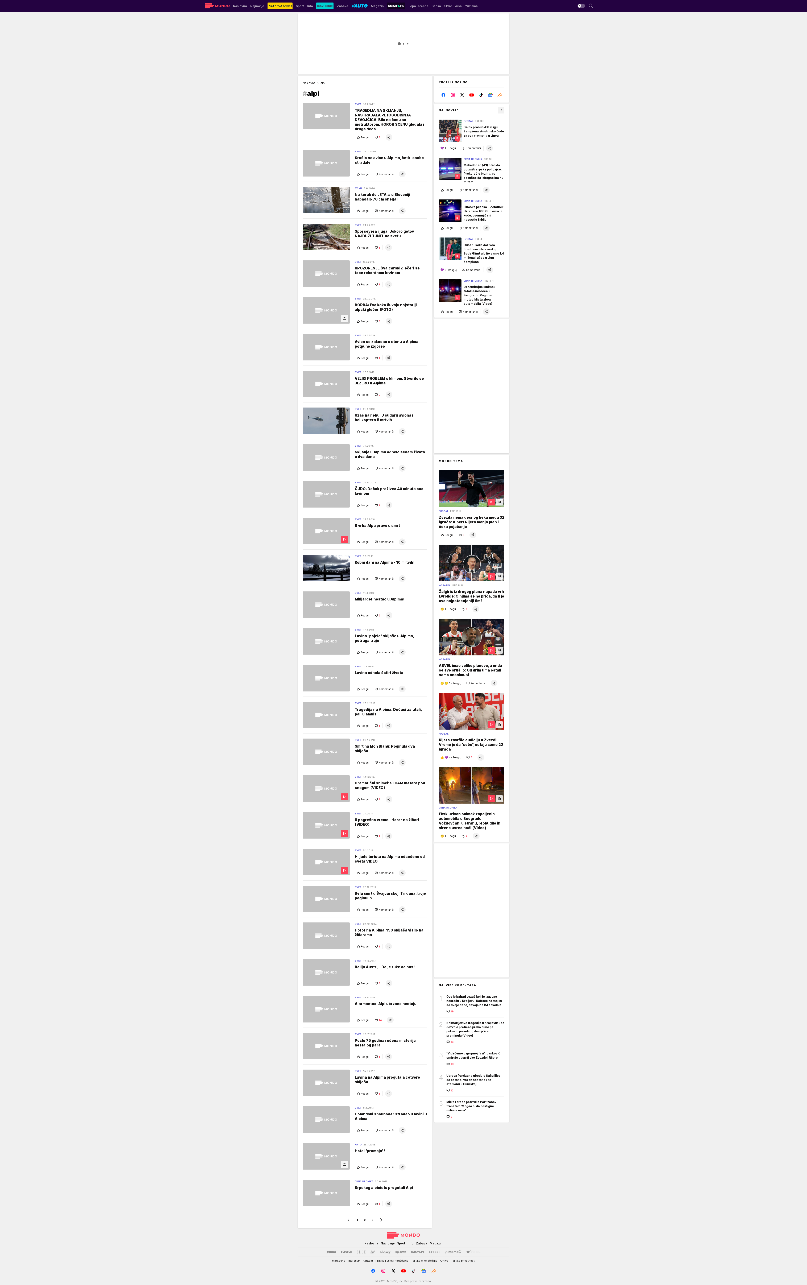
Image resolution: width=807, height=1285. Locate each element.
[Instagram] (453, 95)
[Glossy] (385, 1252)
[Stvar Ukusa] (473, 1252)
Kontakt (368, 1260)
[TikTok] (481, 95)
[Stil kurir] (373, 1252)
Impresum (354, 1260)
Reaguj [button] (365, 137)
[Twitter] (462, 95)
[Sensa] (434, 1252)
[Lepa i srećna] (401, 1252)
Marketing (338, 1260)
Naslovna (309, 83)
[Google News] (490, 95)
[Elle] (361, 1252)
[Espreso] (346, 1252)
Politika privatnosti (463, 1260)
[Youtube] (471, 95)
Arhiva (444, 1260)
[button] (377, 137)
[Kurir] (331, 1252)
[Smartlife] (417, 1252)
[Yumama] (453, 1252)
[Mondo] (217, 5)
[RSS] (499, 95)
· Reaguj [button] (450, 148)
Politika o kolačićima (424, 1260)
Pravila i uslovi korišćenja (392, 1260)
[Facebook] (443, 95)
